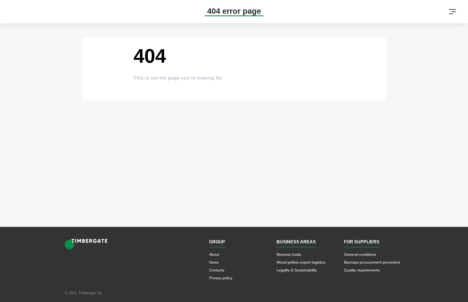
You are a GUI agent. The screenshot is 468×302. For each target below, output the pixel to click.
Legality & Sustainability (297, 270)
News (214, 262)
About (214, 255)
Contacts (216, 270)
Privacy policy (220, 278)
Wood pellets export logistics (301, 262)
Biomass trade (289, 255)
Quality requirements (362, 270)
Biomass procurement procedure (372, 262)
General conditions (360, 255)
